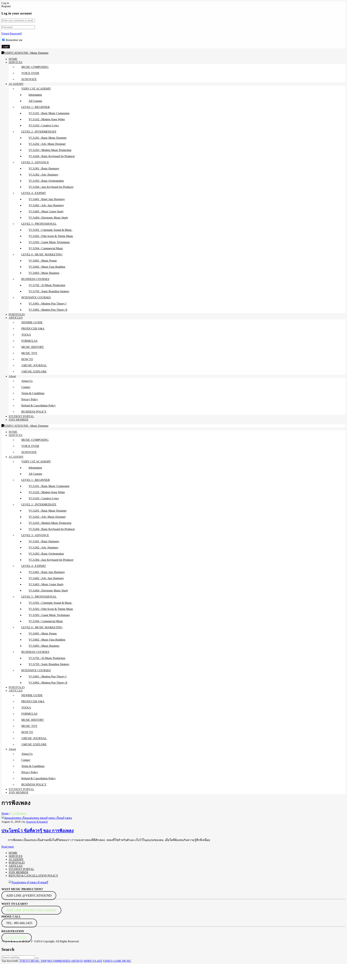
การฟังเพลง (19, 813)
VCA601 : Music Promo (43, 260)
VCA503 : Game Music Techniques (49, 242)
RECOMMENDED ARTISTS (65, 960)
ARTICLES (16, 317)
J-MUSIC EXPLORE (34, 371)
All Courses (35, 100)
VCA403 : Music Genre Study (46, 211)
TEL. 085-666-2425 (19, 923)
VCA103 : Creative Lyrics (44, 125)
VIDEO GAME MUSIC (117, 960)
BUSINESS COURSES (35, 279)
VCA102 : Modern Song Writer (47, 119)
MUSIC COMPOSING (35, 66)
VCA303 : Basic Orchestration (46, 180)
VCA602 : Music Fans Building (47, 266)
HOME (13, 59)
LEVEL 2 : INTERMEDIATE (38, 131)
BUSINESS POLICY (34, 411)
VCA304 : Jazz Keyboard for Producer (51, 186)
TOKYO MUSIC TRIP (33, 960)
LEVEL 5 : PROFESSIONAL (39, 223)
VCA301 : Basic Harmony (44, 168)
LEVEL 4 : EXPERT (33, 193)
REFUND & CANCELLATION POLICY (33, 875)
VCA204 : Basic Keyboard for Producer (52, 156)
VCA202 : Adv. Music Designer (47, 143)
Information (35, 94)
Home (5, 813)
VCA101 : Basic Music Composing (49, 113)
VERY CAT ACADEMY (36, 88)
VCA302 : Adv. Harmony (43, 174)
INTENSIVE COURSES (36, 297)
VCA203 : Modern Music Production (50, 150)
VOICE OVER (30, 73)
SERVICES (15, 62)
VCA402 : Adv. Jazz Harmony (46, 205)
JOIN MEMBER (18, 419)
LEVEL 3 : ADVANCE (35, 162)
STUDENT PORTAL (21, 416)
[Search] (37, 958)
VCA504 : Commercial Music (46, 248)
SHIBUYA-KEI (92, 960)
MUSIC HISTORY (32, 346)
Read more (7, 846)
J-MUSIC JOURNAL (34, 365)
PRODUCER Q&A (32, 328)
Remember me (14, 40)
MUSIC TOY (29, 353)
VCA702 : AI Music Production (47, 285)
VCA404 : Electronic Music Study (48, 217)
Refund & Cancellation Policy (38, 405)
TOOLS (26, 334)
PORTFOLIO (17, 314)
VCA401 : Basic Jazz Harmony (47, 199)
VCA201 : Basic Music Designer (48, 137)
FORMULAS (29, 340)
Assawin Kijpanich (37, 821)
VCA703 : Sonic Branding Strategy (49, 291)
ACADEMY (16, 83)
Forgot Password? (11, 33)
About (12, 376)
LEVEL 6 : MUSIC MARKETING (42, 254)
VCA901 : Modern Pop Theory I (47, 303)
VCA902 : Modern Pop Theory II (48, 309)
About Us (27, 380)
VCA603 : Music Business (44, 272)
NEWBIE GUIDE (32, 322)
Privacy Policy (29, 399)
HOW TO (27, 359)
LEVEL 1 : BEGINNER (35, 107)
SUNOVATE (29, 79)
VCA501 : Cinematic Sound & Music (50, 229)
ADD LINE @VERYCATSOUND (29, 895)
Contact (25, 387)
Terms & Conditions (32, 393)
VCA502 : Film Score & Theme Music (51, 236)
